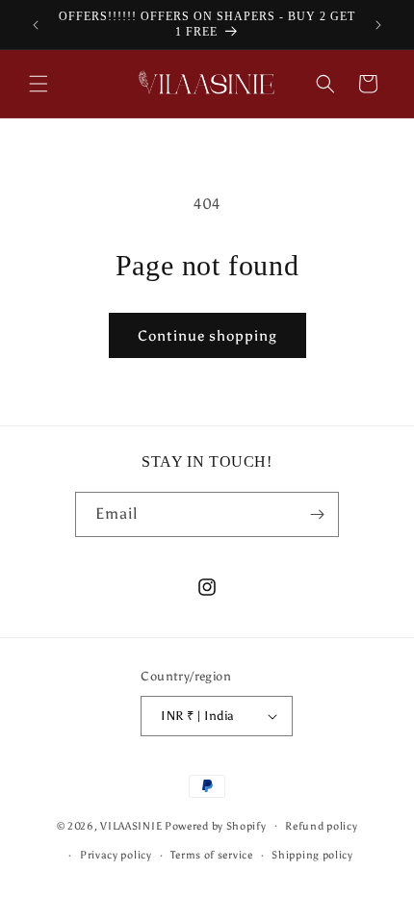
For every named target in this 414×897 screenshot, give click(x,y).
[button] (38, 84)
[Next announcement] (378, 25)
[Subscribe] (317, 514)
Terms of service (211, 855)
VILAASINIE (131, 825)
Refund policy (321, 826)
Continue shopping (207, 336)
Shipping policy (312, 855)
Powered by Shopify (216, 825)
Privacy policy (116, 855)
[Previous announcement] (35, 25)
